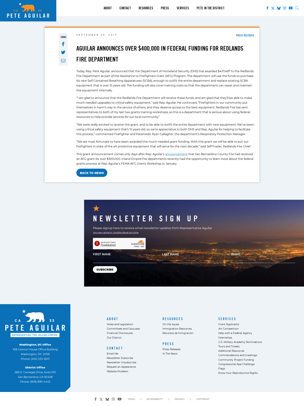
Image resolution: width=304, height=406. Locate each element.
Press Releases (171, 349)
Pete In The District (210, 8)
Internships (225, 337)
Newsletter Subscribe (120, 358)
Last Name (170, 254)
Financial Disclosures (120, 333)
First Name (102, 254)
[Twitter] (273, 7)
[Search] (297, 8)
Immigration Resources (177, 328)
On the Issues (171, 324)
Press (165, 8)
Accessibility (155, 399)
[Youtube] (291, 8)
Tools (131, 399)
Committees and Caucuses (123, 328)
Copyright (203, 399)
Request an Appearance (121, 366)
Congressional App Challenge (236, 364)
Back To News (92, 173)
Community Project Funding (236, 359)
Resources (146, 8)
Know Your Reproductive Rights (238, 373)
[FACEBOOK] (63, 44)
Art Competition (228, 328)
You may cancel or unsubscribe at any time (115, 232)
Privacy (180, 399)
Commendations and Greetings (237, 355)
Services (183, 8)
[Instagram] (284, 8)
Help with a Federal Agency (235, 333)
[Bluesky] (279, 7)
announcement (176, 154)
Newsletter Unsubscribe (121, 362)
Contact (125, 8)
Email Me (112, 353)
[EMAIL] (63, 60)
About (108, 8)
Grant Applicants (228, 324)
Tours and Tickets (229, 346)
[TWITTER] (63, 52)
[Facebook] (267, 8)
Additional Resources (231, 350)
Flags (221, 368)
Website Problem (117, 371)
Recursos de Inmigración (178, 333)
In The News (170, 353)
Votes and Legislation (120, 324)
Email (236, 254)
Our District (114, 337)
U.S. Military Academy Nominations (240, 342)
